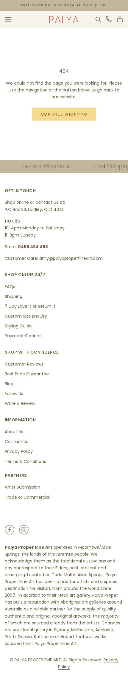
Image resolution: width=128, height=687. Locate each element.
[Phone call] (109, 19)
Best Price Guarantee (27, 374)
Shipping (13, 296)
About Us (14, 432)
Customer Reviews (24, 364)
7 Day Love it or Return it (30, 306)
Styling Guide (18, 326)
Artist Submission (22, 487)
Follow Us (14, 394)
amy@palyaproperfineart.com (71, 258)
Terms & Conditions (25, 461)
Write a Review (20, 403)
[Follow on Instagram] (24, 530)
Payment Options (23, 336)
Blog (9, 384)
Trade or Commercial (27, 497)
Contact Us (16, 441)
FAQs (10, 287)
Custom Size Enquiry (26, 316)
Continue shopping (64, 114)
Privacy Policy (19, 451)
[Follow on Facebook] (10, 530)
